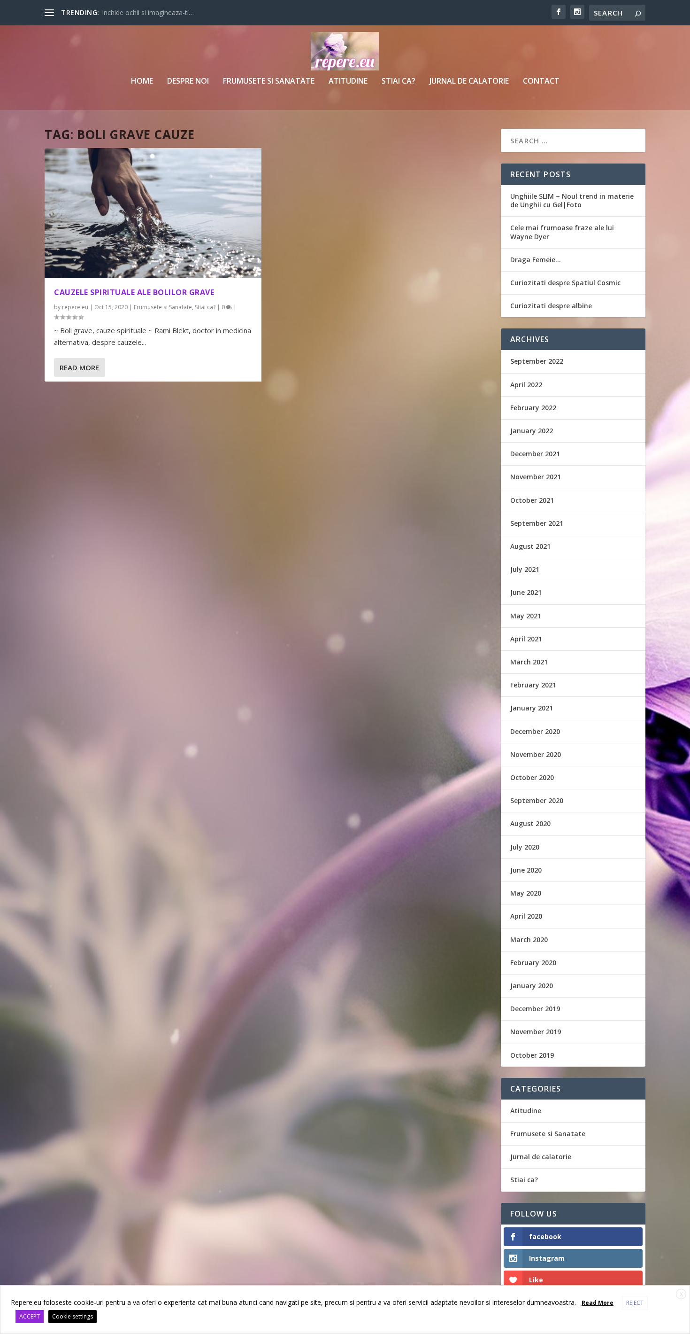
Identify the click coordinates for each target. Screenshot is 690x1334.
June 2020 (526, 870)
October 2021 (532, 500)
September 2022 (536, 361)
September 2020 (536, 800)
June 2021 (526, 592)
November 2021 (535, 476)
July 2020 (524, 847)
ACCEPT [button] (29, 1316)
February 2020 (533, 962)
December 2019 (535, 1008)
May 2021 (525, 615)
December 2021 (535, 453)
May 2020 (525, 893)
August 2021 (530, 546)
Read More (79, 367)
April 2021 (526, 638)
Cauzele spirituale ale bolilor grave (134, 292)
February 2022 (533, 407)
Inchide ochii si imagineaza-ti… (148, 12)
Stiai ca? (398, 81)
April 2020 (526, 916)
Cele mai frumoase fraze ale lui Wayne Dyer (562, 232)
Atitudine (348, 81)
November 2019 (535, 1031)
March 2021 (529, 661)
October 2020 (532, 777)
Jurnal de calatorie (469, 81)
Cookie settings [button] (72, 1316)
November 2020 (535, 754)
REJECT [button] (635, 1303)
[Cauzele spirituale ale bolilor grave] (153, 213)
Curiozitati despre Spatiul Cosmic (565, 282)
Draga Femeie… (535, 259)
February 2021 (533, 684)
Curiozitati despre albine (551, 305)
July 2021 (524, 569)
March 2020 (529, 939)
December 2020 (535, 731)
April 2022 (526, 384)
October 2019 (532, 1055)
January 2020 (531, 985)
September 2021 (536, 523)
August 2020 (530, 823)
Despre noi (188, 81)
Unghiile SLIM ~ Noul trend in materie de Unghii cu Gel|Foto (572, 200)
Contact (541, 81)
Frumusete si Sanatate (268, 81)
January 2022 (531, 430)
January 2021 (531, 707)
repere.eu (75, 307)
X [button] (681, 1294)
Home (142, 81)
